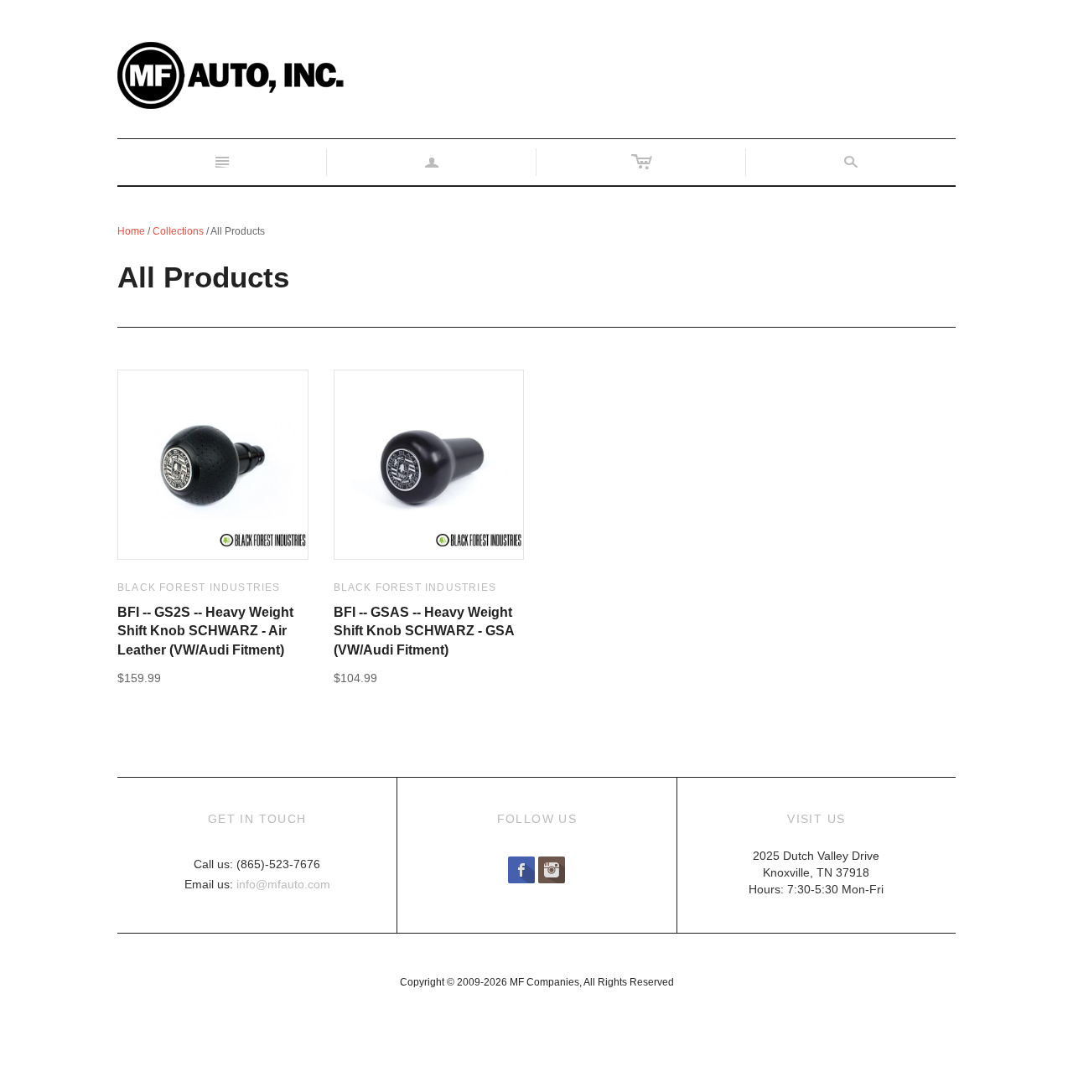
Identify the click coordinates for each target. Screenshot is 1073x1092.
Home (131, 231)
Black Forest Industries (199, 587)
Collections (178, 231)
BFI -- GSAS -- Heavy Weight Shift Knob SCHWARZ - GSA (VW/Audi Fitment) (424, 631)
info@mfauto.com (283, 884)
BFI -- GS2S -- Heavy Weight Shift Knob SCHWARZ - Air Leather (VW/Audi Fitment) (205, 631)
